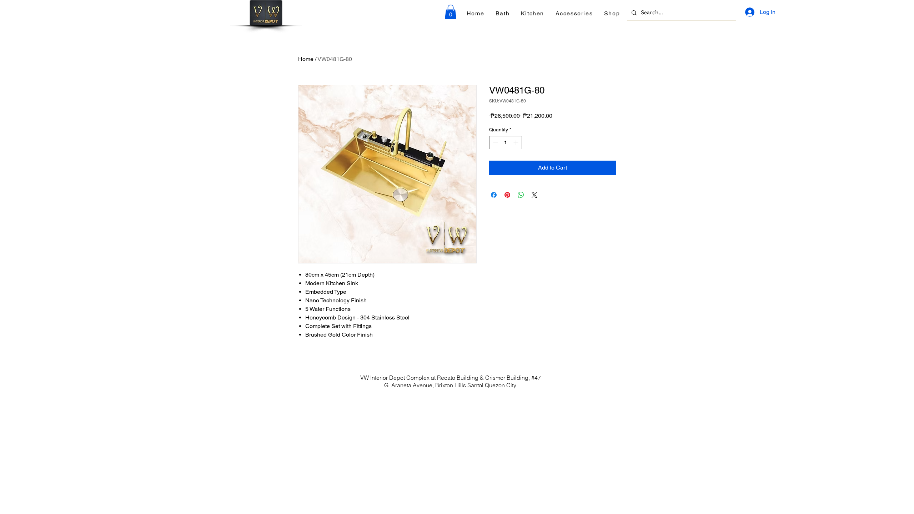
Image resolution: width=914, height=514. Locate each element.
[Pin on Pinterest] (507, 195)
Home (305, 59)
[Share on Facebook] (493, 195)
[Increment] (516, 142)
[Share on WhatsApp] (521, 195)
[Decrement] (494, 142)
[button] (451, 12)
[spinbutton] (505, 142)
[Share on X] (534, 195)
